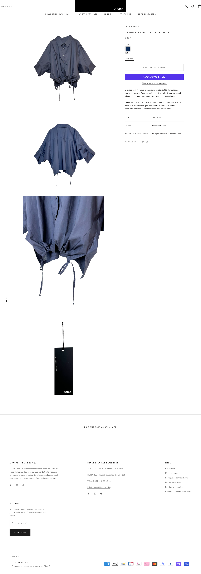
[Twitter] (143, 142)
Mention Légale (171, 473)
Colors (127, 44)
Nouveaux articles (86, 14)
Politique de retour (173, 482)
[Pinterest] (147, 142)
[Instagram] (17, 485)
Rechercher (170, 468)
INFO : (90, 487)
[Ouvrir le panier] (199, 6)
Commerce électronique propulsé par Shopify (31, 566)
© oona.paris (20, 563)
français (5, 6)
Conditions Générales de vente (178, 491)
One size (129, 58)
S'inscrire (20, 533)
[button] (128, 49)
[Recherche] (193, 6)
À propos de (124, 14)
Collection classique (57, 14)
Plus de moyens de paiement (154, 83)
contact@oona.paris (101, 487)
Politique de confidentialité (176, 478)
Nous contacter (147, 14)
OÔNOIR (108, 14)
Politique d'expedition (174, 487)
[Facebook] (139, 142)
